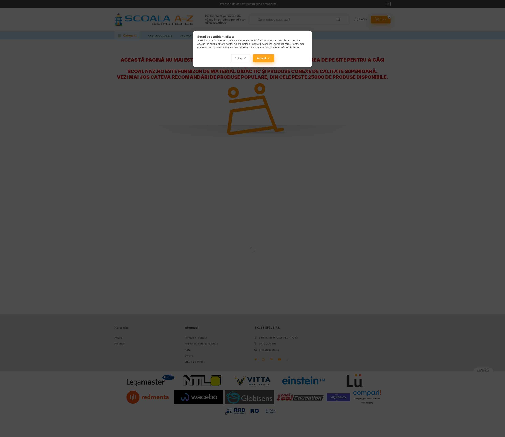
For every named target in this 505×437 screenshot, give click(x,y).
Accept (261, 58)
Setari (238, 58)
